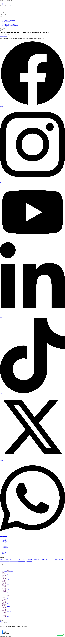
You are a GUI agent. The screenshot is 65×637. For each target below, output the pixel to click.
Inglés (53, 559)
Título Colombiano (5, 561)
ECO (2, 4)
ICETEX (42, 559)
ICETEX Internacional (48, 559)
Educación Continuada (23, 559)
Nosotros (3, 2)
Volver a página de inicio (3, 36)
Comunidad (3, 3)
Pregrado (61, 559)
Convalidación (8, 559)
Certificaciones (2, 559)
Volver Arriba (2, 621)
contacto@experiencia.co (3, 536)
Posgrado (56, 559)
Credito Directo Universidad (15, 559)
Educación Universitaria (33, 559)
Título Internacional (14, 561)
